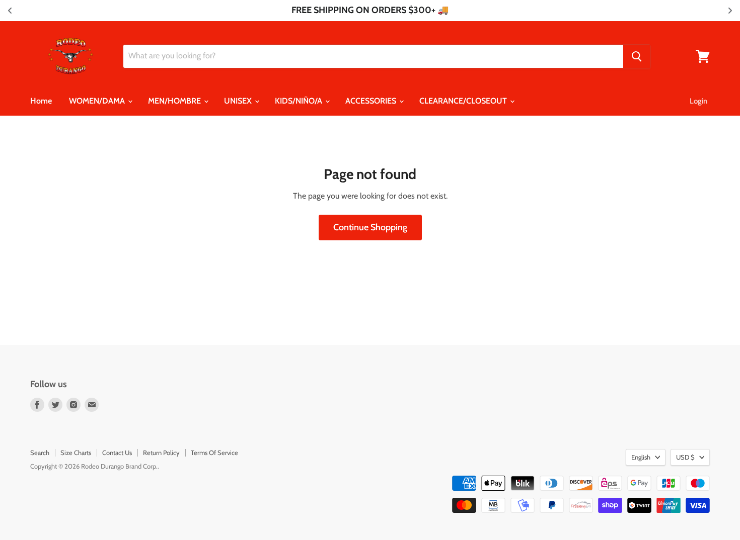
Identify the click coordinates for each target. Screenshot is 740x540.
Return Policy (161, 452)
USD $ (685, 457)
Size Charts (75, 452)
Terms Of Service (214, 452)
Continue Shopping (370, 227)
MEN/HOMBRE (175, 101)
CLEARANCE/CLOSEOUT (464, 101)
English (640, 457)
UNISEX (239, 101)
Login (698, 101)
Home (41, 101)
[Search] (636, 56)
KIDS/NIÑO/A (299, 101)
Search (39, 452)
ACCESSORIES (371, 101)
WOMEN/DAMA (98, 101)
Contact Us (117, 452)
